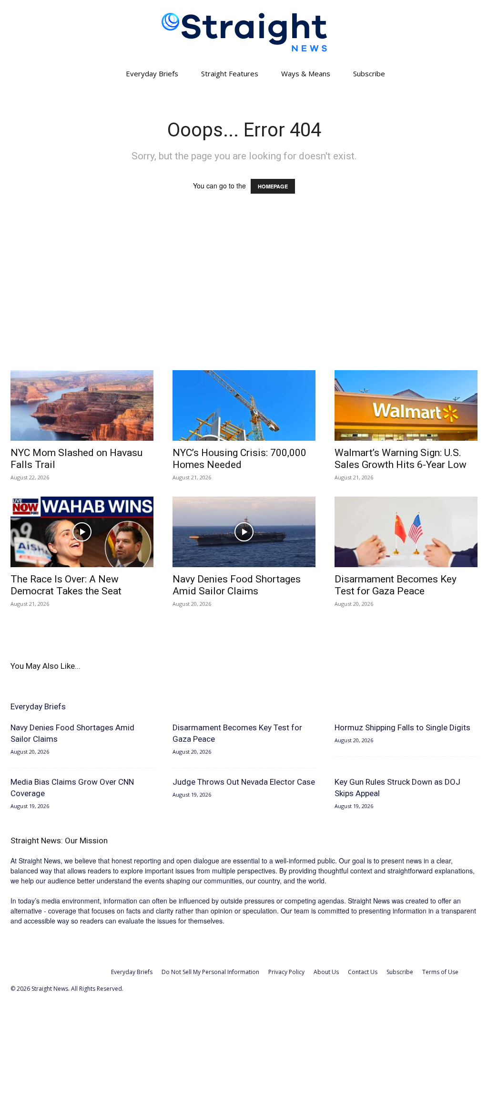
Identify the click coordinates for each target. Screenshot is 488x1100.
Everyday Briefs (152, 73)
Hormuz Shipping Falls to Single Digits (402, 727)
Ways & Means (305, 73)
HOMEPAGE (273, 186)
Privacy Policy (286, 972)
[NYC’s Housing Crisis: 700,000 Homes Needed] (244, 405)
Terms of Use (440, 972)
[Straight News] (244, 32)
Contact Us (362, 972)
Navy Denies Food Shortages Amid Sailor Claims (237, 585)
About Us (326, 972)
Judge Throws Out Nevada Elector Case (244, 782)
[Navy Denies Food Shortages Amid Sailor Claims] (244, 532)
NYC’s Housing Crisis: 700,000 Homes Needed (239, 458)
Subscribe (369, 73)
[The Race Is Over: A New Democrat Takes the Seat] (81, 532)
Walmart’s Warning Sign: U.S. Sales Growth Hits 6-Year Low (401, 458)
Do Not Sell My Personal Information (210, 972)
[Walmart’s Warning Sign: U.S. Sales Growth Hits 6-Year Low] (406, 405)
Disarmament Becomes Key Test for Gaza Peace (396, 585)
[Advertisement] (244, 291)
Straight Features (229, 73)
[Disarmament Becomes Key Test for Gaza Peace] (406, 532)
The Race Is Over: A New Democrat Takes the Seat (66, 585)
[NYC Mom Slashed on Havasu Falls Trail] (81, 405)
